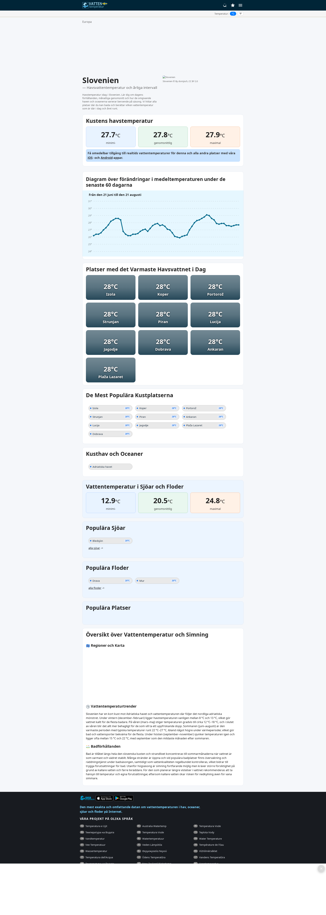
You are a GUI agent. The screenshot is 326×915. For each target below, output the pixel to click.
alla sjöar (94, 548)
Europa (87, 22)
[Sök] (225, 5)
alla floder (94, 588)
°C (233, 13)
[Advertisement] (163, 50)
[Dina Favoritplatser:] (233, 5)
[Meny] (240, 5)
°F (240, 13)
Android (107, 158)
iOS (90, 158)
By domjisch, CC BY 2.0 (186, 81)
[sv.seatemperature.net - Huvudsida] (95, 5)
